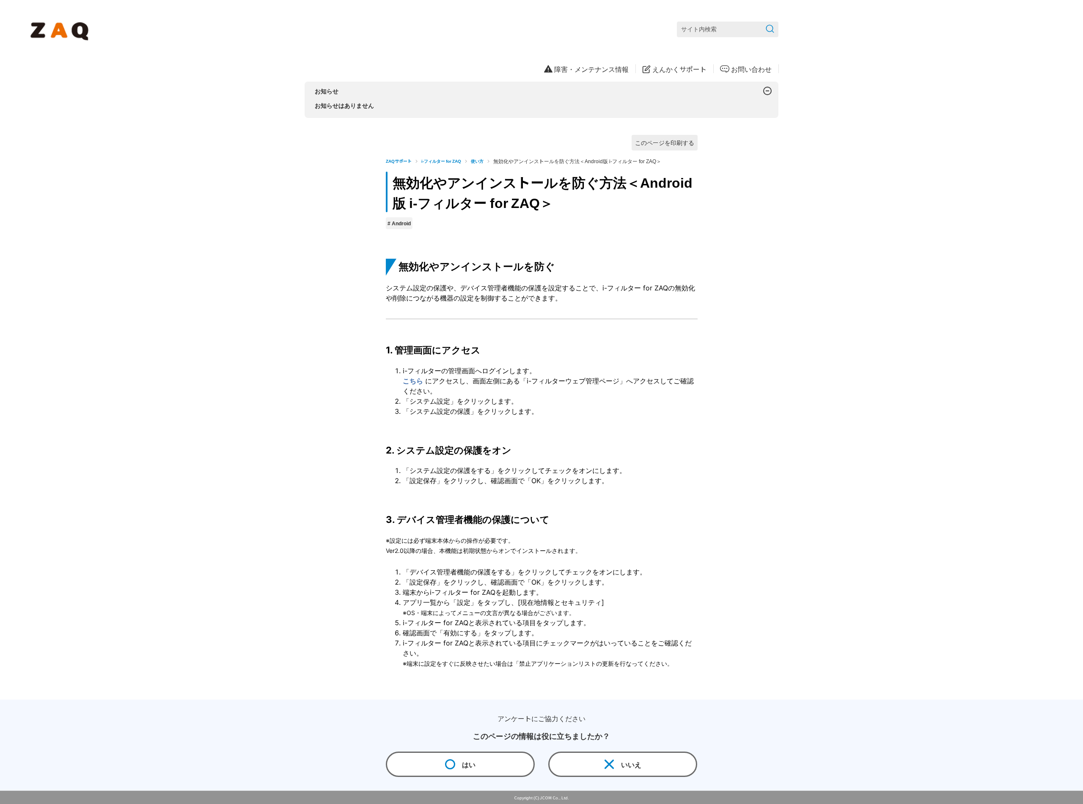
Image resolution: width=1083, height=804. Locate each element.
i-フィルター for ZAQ (441, 161)
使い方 (477, 161)
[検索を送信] (769, 29)
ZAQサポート (399, 161)
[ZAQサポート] (61, 29)
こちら (413, 381)
